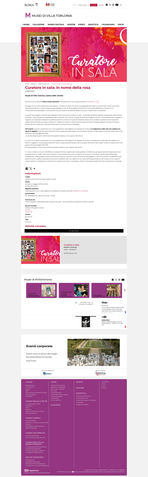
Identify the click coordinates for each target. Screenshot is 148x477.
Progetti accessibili (82, 404)
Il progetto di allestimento (34, 452)
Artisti (27, 407)
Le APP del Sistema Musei (33, 294)
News (103, 384)
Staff (26, 391)
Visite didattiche (56, 392)
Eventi (81, 24)
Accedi (101, 5)
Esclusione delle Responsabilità (88, 471)
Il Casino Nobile (30, 420)
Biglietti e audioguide (58, 387)
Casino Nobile (32, 418)
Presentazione (30, 385)
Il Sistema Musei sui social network (66, 293)
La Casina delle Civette (32, 404)
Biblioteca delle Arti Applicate (35, 463)
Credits (101, 471)
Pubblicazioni (30, 460)
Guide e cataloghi (57, 396)
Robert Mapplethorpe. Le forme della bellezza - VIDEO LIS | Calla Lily (112, 323)
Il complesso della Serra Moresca (36, 447)
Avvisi (103, 386)
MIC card (54, 391)
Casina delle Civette (36, 401)
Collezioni (38, 24)
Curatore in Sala (93, 102)
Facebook (28, 212)
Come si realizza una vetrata (34, 411)
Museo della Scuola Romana (34, 426)
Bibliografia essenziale (32, 462)
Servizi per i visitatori (57, 389)
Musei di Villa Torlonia (52, 16)
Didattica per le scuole (83, 396)
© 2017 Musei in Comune (64, 471)
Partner (103, 388)
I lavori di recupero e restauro (35, 450)
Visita (121, 24)
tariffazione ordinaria (80, 191)
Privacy (76, 471)
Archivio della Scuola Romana (35, 437)
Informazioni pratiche (58, 385)
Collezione (28, 406)
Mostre (71, 24)
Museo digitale (56, 24)
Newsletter (29, 396)
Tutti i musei (83, 5)
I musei (26, 24)
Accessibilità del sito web (111, 471)
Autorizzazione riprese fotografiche (36, 465)
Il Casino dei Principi (32, 435)
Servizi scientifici (34, 457)
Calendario (108, 24)
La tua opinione (56, 400)
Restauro (28, 409)
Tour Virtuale (97, 295)
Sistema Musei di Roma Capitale (36, 392)
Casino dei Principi (35, 433)
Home (27, 84)
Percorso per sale (31, 413)
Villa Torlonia (29, 387)
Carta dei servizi (30, 394)
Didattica (93, 24)
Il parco (27, 389)
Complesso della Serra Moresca (34, 443)
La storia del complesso (33, 448)
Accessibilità (55, 398)
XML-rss (122, 471)
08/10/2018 (113, 309)
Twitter (28, 210)
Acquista (94, 5)
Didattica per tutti (43, 84)
